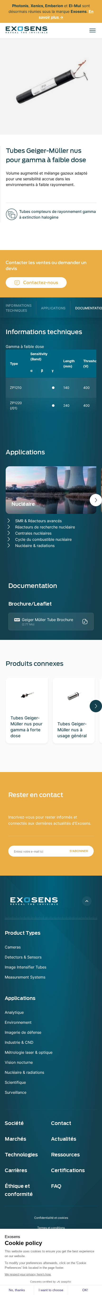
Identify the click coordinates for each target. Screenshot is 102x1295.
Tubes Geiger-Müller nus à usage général (72, 729)
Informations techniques (19, 307)
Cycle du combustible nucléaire (43, 539)
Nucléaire (23, 504)
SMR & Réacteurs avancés (38, 520)
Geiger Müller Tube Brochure (47, 619)
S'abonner (79, 851)
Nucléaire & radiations (35, 545)
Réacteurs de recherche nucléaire (45, 527)
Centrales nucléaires (33, 533)
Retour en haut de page (87, 901)
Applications (53, 308)
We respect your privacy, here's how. (28, 1274)
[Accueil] (26, 29)
